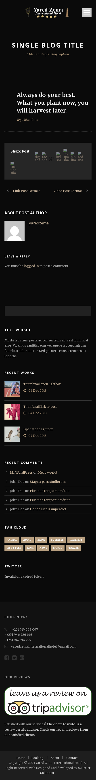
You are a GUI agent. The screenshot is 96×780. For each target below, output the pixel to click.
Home (20, 758)
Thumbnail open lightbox (42, 384)
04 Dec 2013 (37, 391)
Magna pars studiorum (48, 482)
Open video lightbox (38, 429)
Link (30, 547)
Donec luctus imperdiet (48, 509)
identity (76, 539)
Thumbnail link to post (40, 407)
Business (57, 539)
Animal (12, 539)
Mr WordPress (21, 473)
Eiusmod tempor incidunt (50, 491)
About (55, 758)
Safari (57, 547)
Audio (27, 539)
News (43, 547)
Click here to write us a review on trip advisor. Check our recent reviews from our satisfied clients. (46, 729)
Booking (37, 758)
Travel (73, 547)
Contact (72, 758)
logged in (31, 266)
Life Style (14, 547)
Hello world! (47, 473)
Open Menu (87, 12)
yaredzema (39, 223)
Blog (41, 539)
